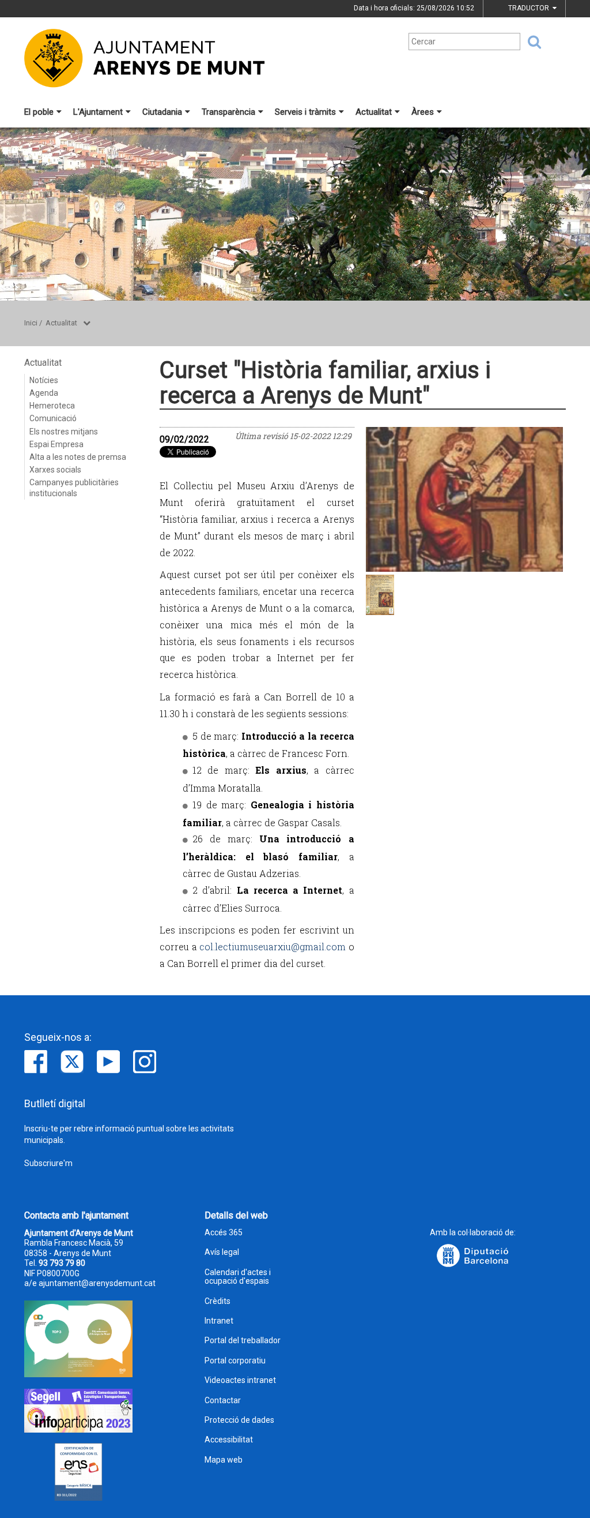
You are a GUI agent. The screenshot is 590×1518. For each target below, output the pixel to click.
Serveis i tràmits (305, 112)
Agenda (43, 393)
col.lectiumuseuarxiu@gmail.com (272, 946)
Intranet (219, 1321)
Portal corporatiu (235, 1360)
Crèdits (217, 1301)
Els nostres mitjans (63, 431)
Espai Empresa (56, 444)
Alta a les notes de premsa (77, 457)
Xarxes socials (55, 469)
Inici (30, 322)
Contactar (223, 1400)
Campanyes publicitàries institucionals (74, 487)
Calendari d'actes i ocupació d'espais (238, 1276)
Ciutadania (162, 112)
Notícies (43, 380)
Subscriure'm (48, 1163)
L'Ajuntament (98, 112)
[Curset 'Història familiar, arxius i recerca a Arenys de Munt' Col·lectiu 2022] (464, 499)
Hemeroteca (52, 405)
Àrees (422, 112)
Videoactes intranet (240, 1380)
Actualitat (373, 112)
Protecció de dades (239, 1420)
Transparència (228, 112)
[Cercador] (530, 42)
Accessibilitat (229, 1439)
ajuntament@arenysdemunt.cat (97, 1283)
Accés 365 (224, 1232)
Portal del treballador (243, 1340)
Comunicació (53, 418)
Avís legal (222, 1252)
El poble (39, 112)
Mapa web (224, 1460)
